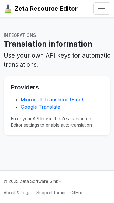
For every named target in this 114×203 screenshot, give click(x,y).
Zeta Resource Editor (46, 8)
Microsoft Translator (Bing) (52, 99)
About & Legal (18, 192)
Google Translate (40, 107)
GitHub (77, 192)
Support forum (50, 192)
